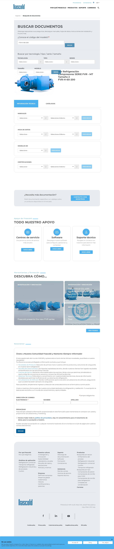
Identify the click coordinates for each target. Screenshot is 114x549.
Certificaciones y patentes (44, 485)
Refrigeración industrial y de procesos (27, 468)
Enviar (69, 45)
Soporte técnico (63, 475)
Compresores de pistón (86, 472)
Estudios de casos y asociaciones (45, 464)
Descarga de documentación (63, 456)
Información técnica (26, 103)
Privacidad (21, 409)
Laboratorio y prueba (45, 461)
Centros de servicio (64, 473)
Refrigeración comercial (27, 462)
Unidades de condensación (83, 484)
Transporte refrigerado (26, 465)
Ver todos (93, 330)
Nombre (46, 400)
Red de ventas (63, 471)
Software (61, 459)
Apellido (75, 400)
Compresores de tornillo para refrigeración (86, 479)
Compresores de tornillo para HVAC (86, 475)
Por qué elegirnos (25, 455)
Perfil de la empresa (45, 475)
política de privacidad (43, 418)
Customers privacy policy (55, 525)
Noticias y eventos (44, 467)
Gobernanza (42, 480)
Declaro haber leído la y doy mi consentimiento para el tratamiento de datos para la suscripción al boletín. (52, 419)
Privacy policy (42, 525)
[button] (93, 2)
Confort (21, 471)
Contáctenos (62, 463)
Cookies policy (31, 525)
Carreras (91, 8)
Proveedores (77, 2)
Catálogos (50, 103)
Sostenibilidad (43, 459)
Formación (61, 461)
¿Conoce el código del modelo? (33, 37)
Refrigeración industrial (86, 461)
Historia (41, 482)
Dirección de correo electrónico (25, 399)
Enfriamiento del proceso (84, 458)
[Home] (20, 6)
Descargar (87, 118)
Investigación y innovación (43, 456)
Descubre (27, 250)
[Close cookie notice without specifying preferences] (112, 539)
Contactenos (87, 2)
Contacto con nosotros (80, 198)
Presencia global (44, 477)
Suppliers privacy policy (71, 525)
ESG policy (84, 525)
